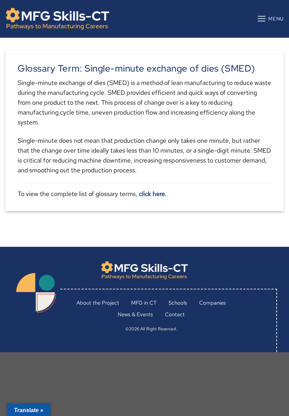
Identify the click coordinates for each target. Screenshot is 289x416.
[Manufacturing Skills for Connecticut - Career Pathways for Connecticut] (57, 19)
